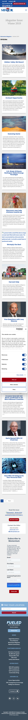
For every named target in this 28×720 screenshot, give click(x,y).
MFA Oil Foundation (14, 667)
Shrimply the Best (14, 245)
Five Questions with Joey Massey (14, 320)
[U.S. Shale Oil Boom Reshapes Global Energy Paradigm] (14, 161)
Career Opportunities (14, 680)
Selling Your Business (14, 684)
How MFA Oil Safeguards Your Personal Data (14, 476)
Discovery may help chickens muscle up (14, 211)
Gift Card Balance (6, 3)
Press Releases (14, 640)
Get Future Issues (14, 519)
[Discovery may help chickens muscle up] (14, 200)
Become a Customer (19, 3)
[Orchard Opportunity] (14, 88)
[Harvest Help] (14, 272)
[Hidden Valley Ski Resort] (14, 52)
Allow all (14, 379)
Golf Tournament (13, 671)
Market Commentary (14, 644)
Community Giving (14, 672)
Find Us (4, 1)
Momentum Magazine (6, 36)
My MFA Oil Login (13, 654)
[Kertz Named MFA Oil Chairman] (14, 428)
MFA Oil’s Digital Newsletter (14, 624)
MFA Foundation (13, 669)
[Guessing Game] (14, 123)
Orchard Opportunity (14, 98)
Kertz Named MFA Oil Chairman (14, 439)
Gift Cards (14, 657)
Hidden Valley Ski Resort (14, 62)
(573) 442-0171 (15, 529)
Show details (20, 375)
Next (9, 501)
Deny (14, 389)
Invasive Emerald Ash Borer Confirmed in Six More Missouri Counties (14, 397)
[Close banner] (25, 329)
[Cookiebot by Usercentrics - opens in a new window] (17, 329)
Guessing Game (14, 134)
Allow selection (14, 384)
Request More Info (14, 655)
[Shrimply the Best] (14, 237)
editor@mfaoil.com (14, 531)
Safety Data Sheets (14, 659)
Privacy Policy (15, 714)
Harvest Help (14, 282)
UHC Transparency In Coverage (14, 682)
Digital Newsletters (14, 638)
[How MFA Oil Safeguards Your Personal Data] (14, 465)
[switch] (24, 359)
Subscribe (14, 630)
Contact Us (11, 1)
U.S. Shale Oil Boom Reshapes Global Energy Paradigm (14, 173)
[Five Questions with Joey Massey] (14, 309)
